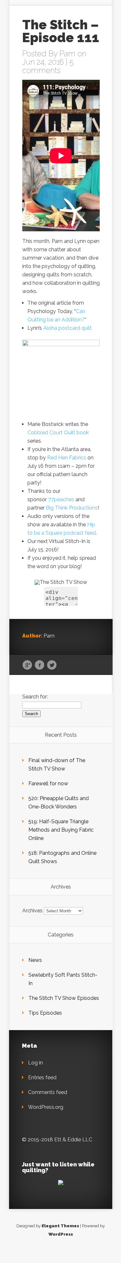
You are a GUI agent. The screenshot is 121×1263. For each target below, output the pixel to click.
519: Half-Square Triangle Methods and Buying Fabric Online (61, 829)
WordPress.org (45, 1107)
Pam (67, 53)
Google (27, 665)
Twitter (52, 665)
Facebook (40, 665)
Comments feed (47, 1092)
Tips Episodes (45, 1013)
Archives (32, 911)
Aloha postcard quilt (67, 328)
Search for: (35, 697)
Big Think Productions (72, 508)
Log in (35, 1063)
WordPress (60, 1234)
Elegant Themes (60, 1225)
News (35, 960)
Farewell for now (48, 783)
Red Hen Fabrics (66, 458)
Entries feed (42, 1077)
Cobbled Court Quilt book (58, 432)
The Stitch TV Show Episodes (63, 998)
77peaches (61, 499)
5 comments (48, 66)
